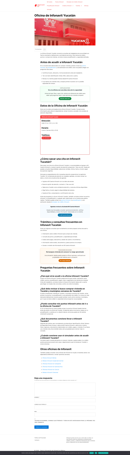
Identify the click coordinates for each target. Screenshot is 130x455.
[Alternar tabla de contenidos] (43, 49)
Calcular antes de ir (65, 98)
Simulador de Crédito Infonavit (74, 2)
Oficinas (86, 5)
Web (35, 411)
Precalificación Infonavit (53, 5)
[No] (128, 453)
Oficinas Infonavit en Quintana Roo (52, 366)
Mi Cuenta (49, 2)
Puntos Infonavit (59, 2)
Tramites (78, 5)
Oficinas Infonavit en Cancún (50, 369)
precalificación (52, 67)
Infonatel (49, 9)
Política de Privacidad (40, 437)
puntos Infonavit (66, 200)
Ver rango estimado (65, 260)
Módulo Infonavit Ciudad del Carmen (52, 361)
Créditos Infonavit (67, 5)
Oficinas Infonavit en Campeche (51, 363)
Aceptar (91, 452)
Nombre (37, 397)
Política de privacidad (103, 452)
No (96, 452)
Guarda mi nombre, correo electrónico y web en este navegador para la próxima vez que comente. (65, 421)
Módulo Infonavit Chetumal (50, 372)
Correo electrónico (40, 404)
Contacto (37, 440)
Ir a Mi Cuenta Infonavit (65, 215)
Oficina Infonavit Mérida (49, 358)
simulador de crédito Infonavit (60, 202)
